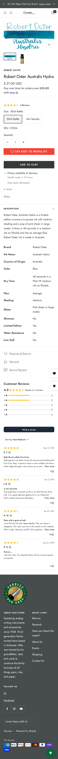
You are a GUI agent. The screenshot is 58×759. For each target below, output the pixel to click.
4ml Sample (32, 119)
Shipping (37, 654)
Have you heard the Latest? (43, 633)
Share (7, 196)
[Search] (11, 12)
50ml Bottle (13, 119)
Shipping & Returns (20, 353)
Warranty (14, 362)
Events (35, 648)
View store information (18, 182)
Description (11, 208)
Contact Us (38, 661)
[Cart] (52, 12)
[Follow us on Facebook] (7, 708)
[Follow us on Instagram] (14, 708)
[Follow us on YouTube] (21, 708)
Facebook (9, 700)
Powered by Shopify (26, 731)
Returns (36, 618)
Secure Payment (18, 370)
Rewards (37, 624)
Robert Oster (12, 70)
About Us (37, 642)
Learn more (45, 4)
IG (5, 693)
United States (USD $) (16, 721)
